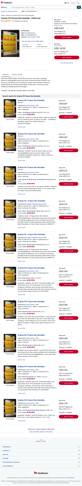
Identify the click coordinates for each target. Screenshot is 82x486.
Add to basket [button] (66, 37)
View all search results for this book (41, 432)
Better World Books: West (31, 211)
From (27, 45)
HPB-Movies (26, 278)
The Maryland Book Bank (31, 410)
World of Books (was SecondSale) (33, 179)
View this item (58, 25)
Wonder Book (26, 311)
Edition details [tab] (17, 74)
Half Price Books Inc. (29, 376)
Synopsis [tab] (5, 74)
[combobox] (43, 7)
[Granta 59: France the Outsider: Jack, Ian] (10, 117)
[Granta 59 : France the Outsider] (10, 217)
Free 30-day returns (66, 63)
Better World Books (29, 244)
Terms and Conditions (68, 477)
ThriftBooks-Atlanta (29, 112)
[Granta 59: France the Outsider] (10, 284)
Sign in (73, 3)
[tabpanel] (26, 84)
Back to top (41, 441)
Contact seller (21, 127)
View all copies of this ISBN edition (33, 41)
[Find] (79, 7)
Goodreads (24, 21)
